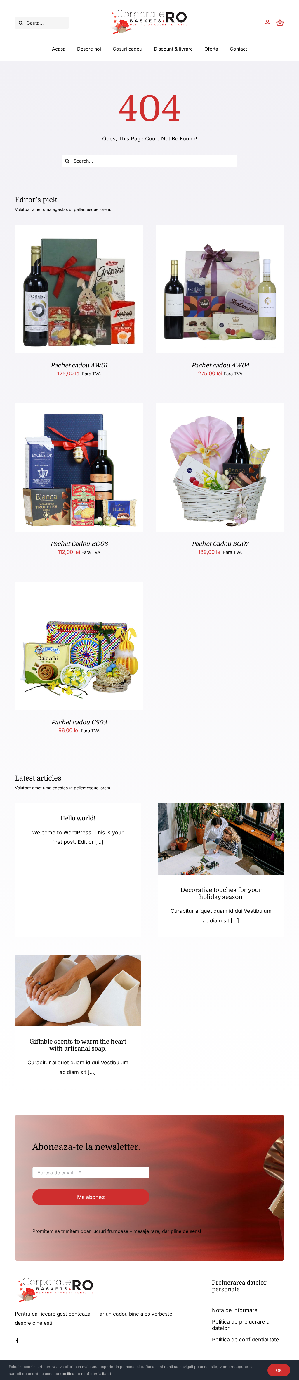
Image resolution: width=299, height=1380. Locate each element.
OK (279, 1370)
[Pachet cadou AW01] (79, 229)
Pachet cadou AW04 (220, 365)
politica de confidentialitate (86, 1373)
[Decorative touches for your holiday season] (221, 839)
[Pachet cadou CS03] (79, 586)
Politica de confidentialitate (245, 1339)
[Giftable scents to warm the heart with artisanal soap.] (78, 990)
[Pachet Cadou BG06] (79, 408)
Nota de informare (235, 1310)
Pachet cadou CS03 (79, 722)
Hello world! (77, 818)
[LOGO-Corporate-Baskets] (149, 10)
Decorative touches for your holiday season (221, 893)
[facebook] (17, 1340)
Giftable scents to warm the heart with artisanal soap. (77, 1045)
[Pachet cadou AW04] (220, 229)
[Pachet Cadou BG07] (220, 408)
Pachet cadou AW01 (79, 365)
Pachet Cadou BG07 (220, 543)
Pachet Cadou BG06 (79, 543)
